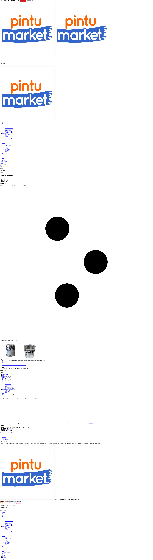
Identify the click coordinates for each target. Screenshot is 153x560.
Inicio (3, 122)
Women (23, 0)
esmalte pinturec (33, 443)
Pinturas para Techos (9, 129)
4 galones (7, 443)
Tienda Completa (5, 157)
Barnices (6, 136)
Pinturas (3, 123)
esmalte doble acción (27, 443)
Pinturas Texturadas (8, 131)
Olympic (6, 148)
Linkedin (10, 432)
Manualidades (5, 153)
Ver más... (91, 423)
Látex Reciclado (5, 377)
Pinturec (6, 144)
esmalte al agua (21, 443)
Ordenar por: (2, 340)
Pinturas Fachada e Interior (7, 382)
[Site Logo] (54, 55)
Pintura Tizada (7, 154)
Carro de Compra (5, 439)
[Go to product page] (77, 351)
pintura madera (74, 443)
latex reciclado (62, 443)
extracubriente (42, 443)
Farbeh (6, 147)
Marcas (3, 143)
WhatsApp (14, 432)
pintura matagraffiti (80, 443)
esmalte (17, 443)
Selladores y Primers (8, 132)
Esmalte (3, 362)
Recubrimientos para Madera (7, 389)
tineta (99, 443)
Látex (6, 124)
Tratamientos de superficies (7, 394)
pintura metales (86, 443)
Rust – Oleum (7, 149)
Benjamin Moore (8, 145)
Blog (3, 158)
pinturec (96, 443)
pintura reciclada (91, 443)
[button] (1, 56)
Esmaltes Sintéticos (8, 126)
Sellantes (4, 393)
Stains (6, 135)
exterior (38, 443)
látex (65, 443)
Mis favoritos (4, 438)
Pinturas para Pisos (8, 130)
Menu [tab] (3, 512)
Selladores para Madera (9, 138)
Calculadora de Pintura (6, 159)
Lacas (6, 137)
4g (9, 443)
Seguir (6, 507)
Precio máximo (20, 398)
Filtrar (25, 185)
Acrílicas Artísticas (8, 155)
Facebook (2, 432)
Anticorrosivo (5, 374)
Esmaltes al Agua (10, 125)
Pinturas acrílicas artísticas (7, 381)
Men (21, 0)
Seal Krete (7, 150)
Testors (6, 151)
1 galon (1, 443)
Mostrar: (1, 370)
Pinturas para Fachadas (9, 128)
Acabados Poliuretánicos (9, 142)
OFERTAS (4, 161)
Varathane (7, 152)
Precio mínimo (2, 398)
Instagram (6, 432)
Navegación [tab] (4, 513)
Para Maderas (5, 133)
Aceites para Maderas (9, 139)
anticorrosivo (13, 443)
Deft (5, 146)
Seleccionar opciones (5, 360)
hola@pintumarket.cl (9, 429)
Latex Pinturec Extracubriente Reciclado (53, 443)
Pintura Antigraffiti (5, 379)
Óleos (3, 378)
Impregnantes (7, 134)
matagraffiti (69, 443)
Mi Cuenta (4, 437)
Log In (3, 160)
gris (45, 443)
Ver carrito (2, 507)
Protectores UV (8, 140)
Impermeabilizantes (6, 376)
